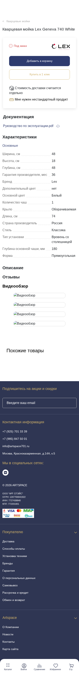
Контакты (8, 641)
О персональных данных (18, 578)
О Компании (10, 627)
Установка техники (14, 556)
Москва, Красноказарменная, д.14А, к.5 (28, 453)
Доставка (8, 541)
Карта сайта (10, 649)
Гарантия (8, 570)
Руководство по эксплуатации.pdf (28, 126)
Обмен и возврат (13, 600)
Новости (7, 634)
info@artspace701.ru (15, 446)
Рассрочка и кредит (15, 592)
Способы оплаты (13, 548)
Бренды (7, 563)
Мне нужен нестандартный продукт (41, 99)
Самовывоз (9, 585)
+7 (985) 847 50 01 (14, 438)
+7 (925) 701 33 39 (14, 431)
